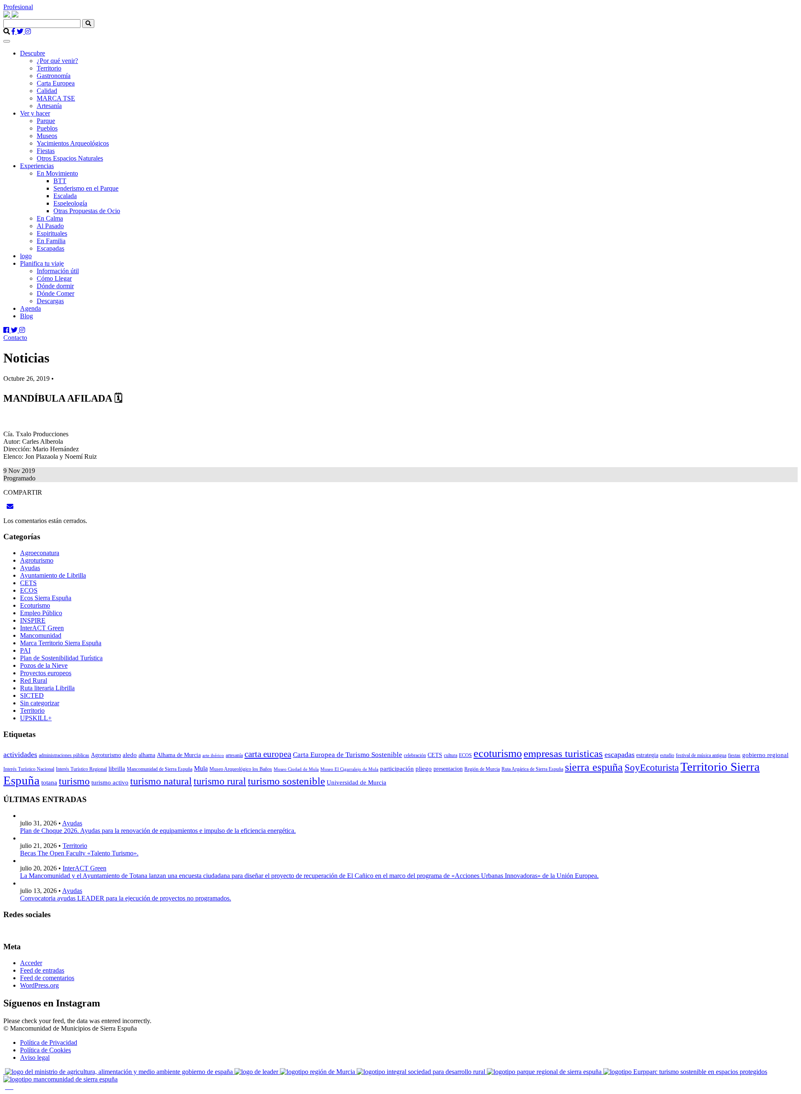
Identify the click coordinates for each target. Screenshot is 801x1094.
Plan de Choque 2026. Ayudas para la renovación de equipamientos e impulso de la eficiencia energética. (158, 830)
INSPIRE (32, 620)
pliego (424, 768)
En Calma (50, 218)
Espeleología (70, 203)
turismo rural (220, 781)
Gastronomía (54, 75)
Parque (46, 120)
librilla (116, 768)
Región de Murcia (482, 769)
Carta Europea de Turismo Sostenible (347, 755)
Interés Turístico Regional (81, 769)
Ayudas (30, 567)
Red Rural (33, 680)
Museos (47, 135)
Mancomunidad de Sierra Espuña (159, 769)
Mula (201, 768)
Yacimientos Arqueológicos (73, 143)
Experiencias (37, 165)
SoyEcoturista (652, 767)
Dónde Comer (55, 293)
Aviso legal (35, 1057)
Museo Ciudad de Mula (296, 769)
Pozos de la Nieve (44, 665)
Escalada (65, 195)
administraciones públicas (64, 755)
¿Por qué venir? (57, 60)
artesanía (234, 755)
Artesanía (49, 105)
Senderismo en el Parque (85, 188)
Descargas (50, 300)
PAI (25, 650)
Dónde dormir (55, 285)
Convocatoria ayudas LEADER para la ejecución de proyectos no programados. (125, 898)
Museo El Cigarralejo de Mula (349, 769)
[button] (88, 23)
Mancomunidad (40, 635)
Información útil (58, 270)
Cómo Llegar (54, 278)
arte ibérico (213, 755)
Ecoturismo (35, 605)
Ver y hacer (35, 113)
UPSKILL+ (36, 718)
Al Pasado (50, 225)
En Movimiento (57, 173)
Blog (26, 315)
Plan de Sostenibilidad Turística (61, 657)
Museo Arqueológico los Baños (240, 769)
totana (49, 782)
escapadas (620, 754)
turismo (74, 781)
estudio (667, 755)
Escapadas (50, 248)
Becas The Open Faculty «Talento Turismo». (79, 853)
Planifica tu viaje (42, 263)
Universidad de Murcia (356, 782)
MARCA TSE (56, 98)
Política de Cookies (45, 1050)
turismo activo (109, 782)
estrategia (647, 755)
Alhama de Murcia (179, 755)
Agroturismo (36, 560)
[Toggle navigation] (6, 41)
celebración (415, 755)
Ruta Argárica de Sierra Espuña (532, 769)
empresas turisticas (563, 753)
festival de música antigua (701, 755)
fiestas (734, 755)
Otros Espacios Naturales (70, 158)
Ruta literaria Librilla (47, 688)
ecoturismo (498, 753)
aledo (130, 754)
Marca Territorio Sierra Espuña (60, 642)
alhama (147, 755)
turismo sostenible (286, 781)
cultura (450, 755)
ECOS (29, 590)
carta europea (267, 754)
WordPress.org (39, 985)
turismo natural (161, 781)
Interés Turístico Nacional (28, 769)
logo (26, 255)
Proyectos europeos (45, 673)
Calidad (47, 90)
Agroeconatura (39, 552)
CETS (28, 582)
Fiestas (46, 150)
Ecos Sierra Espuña (45, 597)
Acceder (31, 962)
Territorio (49, 68)
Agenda (30, 308)
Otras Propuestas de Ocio (86, 210)
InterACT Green (42, 627)
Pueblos (47, 128)
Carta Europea (56, 83)
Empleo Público (41, 612)
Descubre (32, 53)
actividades (20, 754)
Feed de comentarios (47, 977)
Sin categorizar (39, 703)
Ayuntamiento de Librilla (53, 575)
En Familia (51, 240)
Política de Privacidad (48, 1042)
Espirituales (52, 233)
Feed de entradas (42, 970)
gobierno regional (765, 755)
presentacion (448, 769)
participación (397, 768)
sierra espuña (594, 767)
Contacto (15, 337)
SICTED (32, 695)
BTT (59, 180)
